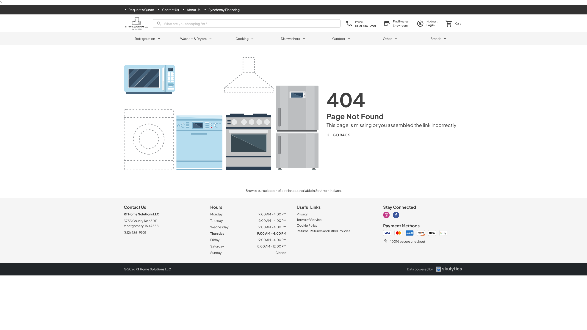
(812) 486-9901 (135, 232)
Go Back (341, 135)
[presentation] (247, 23)
